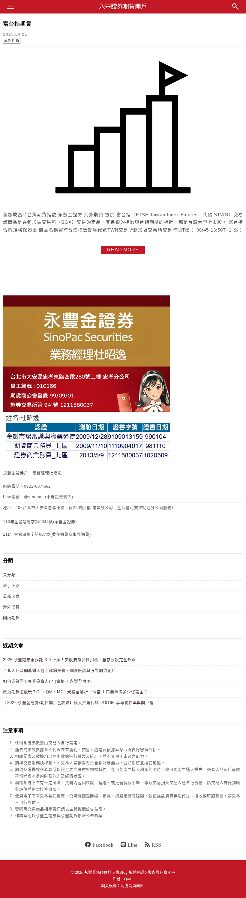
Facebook (102, 845)
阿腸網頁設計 (132, 885)
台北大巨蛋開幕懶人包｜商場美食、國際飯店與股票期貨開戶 (59, 670)
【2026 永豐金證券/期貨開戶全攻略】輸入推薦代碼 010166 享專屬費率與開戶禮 (78, 702)
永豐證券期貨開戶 (123, 6)
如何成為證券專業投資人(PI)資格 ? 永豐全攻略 (47, 681)
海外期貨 (12, 41)
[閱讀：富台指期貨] (123, 202)
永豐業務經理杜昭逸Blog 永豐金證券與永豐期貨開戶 (129, 872)
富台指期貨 (17, 24)
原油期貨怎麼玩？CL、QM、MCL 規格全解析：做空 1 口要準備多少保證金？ (75, 692)
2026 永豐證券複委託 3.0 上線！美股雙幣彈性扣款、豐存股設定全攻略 (69, 659)
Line (132, 845)
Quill (128, 879)
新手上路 (11, 585)
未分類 (9, 575)
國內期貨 (11, 617)
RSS (156, 845)
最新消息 (11, 596)
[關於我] (86, 461)
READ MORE (123, 249)
